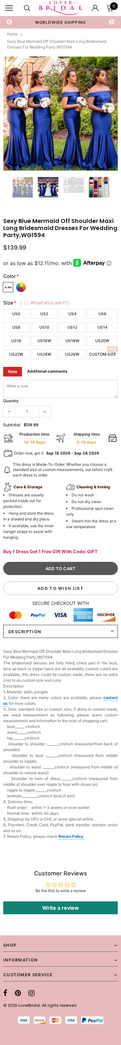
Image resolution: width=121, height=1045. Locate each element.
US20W (102, 340)
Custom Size (102, 354)
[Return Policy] (83, 837)
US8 (16, 327)
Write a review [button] (60, 908)
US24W (44, 354)
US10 (44, 327)
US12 (72, 327)
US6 (102, 313)
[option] (60, 22)
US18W (72, 340)
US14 (102, 327)
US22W (16, 354)
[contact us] (8, 704)
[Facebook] (5, 992)
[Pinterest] (18, 992)
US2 (44, 313)
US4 (72, 313)
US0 (16, 313)
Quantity (11, 400)
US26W (72, 354)
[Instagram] (31, 992)
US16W (44, 340)
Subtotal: (12, 425)
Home (12, 33)
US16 (16, 340)
